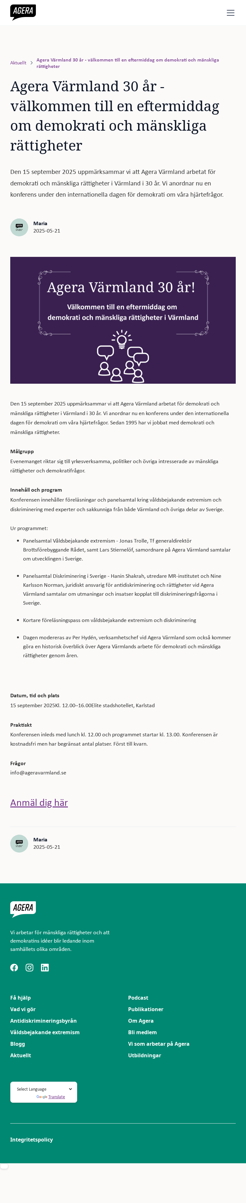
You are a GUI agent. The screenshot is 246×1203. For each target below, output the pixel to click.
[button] (229, 12)
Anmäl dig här (39, 802)
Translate (56, 1097)
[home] (23, 12)
